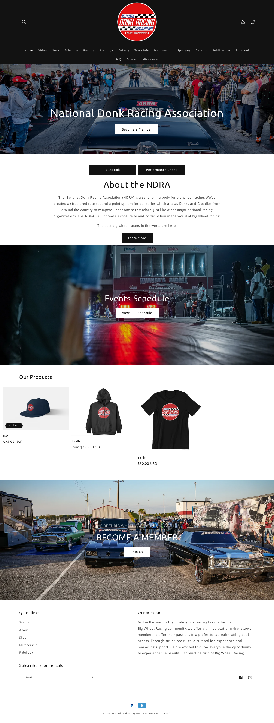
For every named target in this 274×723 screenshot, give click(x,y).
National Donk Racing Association (130, 713)
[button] (24, 21)
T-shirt (142, 457)
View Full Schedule (137, 313)
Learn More (137, 238)
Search (24, 622)
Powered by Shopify (160, 713)
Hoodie (76, 441)
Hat (5, 435)
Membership (28, 645)
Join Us (137, 552)
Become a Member (137, 129)
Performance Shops (161, 170)
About (23, 630)
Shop (22, 637)
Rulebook (112, 170)
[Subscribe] (91, 677)
